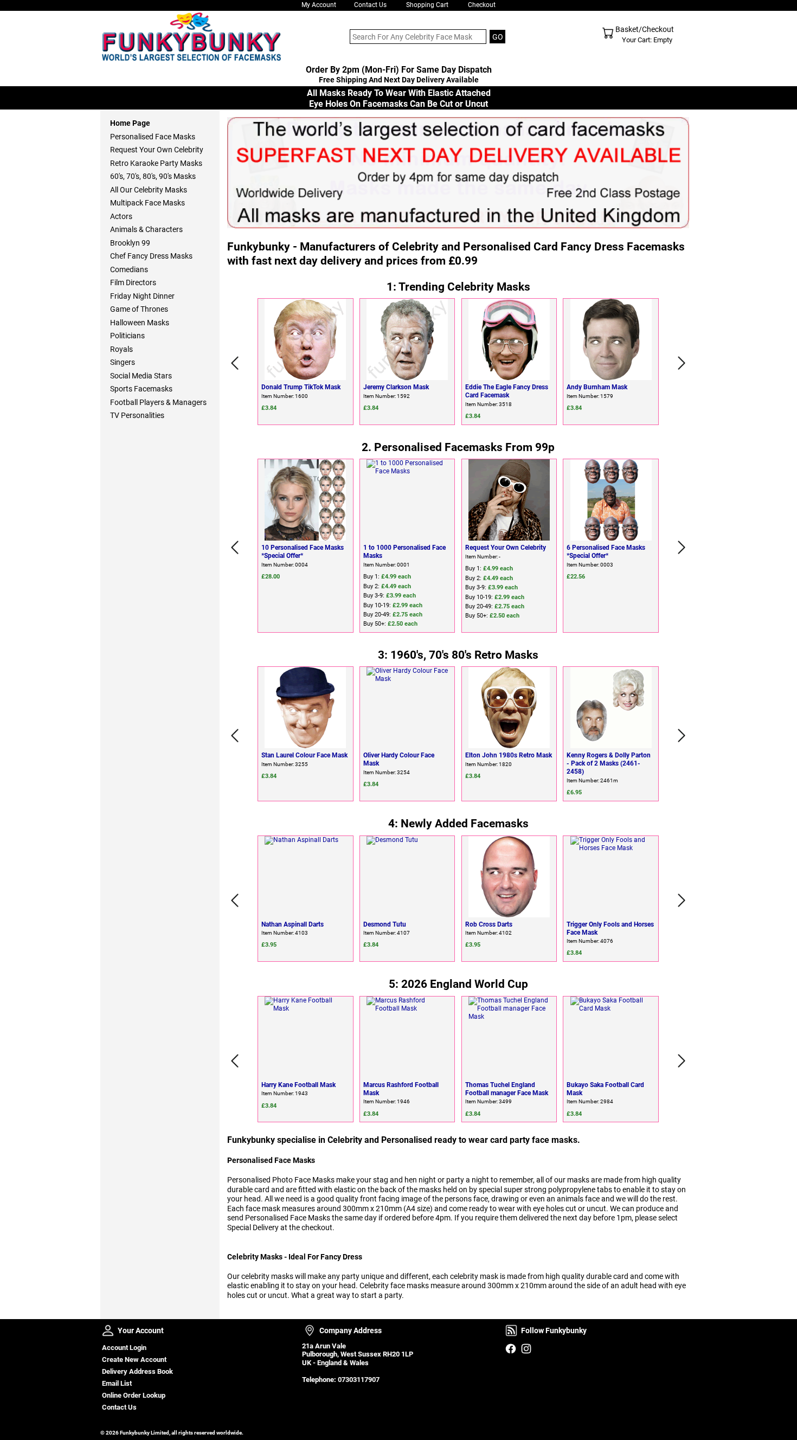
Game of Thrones (139, 309)
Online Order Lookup (133, 1395)
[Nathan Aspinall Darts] (305, 876)
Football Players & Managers (158, 402)
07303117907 (359, 1379)
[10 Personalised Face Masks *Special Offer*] (305, 500)
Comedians (129, 269)
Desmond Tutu (384, 924)
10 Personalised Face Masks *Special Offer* (302, 552)
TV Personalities (137, 415)
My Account (318, 5)
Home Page (130, 123)
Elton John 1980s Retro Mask (508, 755)
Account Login (124, 1347)
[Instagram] (526, 1348)
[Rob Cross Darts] (509, 876)
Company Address (309, 1330)
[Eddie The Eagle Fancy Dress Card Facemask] (509, 339)
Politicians (127, 335)
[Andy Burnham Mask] (610, 339)
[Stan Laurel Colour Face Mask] (305, 707)
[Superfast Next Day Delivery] (458, 173)
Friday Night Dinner (142, 296)
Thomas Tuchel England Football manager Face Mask (506, 1089)
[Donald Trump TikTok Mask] (305, 339)
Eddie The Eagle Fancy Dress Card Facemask (506, 391)
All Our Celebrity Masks (148, 189)
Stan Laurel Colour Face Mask (304, 755)
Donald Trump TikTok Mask (300, 387)
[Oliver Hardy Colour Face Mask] (407, 707)
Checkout (482, 5)
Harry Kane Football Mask (298, 1085)
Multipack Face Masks (147, 202)
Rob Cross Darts (488, 924)
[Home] (189, 36)
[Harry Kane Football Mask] (305, 1037)
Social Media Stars (141, 375)
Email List (117, 1383)
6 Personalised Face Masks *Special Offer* (606, 552)
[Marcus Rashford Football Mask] (407, 1037)
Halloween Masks (139, 322)
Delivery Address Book (137, 1371)
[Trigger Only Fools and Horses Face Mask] (610, 876)
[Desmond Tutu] (407, 876)
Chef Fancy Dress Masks (151, 256)
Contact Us (370, 5)
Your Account (107, 1330)
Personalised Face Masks (152, 136)
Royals (121, 349)
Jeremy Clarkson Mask (396, 387)
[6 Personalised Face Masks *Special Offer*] (610, 500)
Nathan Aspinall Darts (292, 924)
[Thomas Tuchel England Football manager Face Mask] (509, 1037)
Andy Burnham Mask (597, 387)
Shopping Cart (427, 5)
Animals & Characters (146, 229)
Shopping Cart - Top (607, 33)
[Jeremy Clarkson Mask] (407, 339)
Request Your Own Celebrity (505, 547)
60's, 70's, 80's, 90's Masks (153, 176)
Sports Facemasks (141, 388)
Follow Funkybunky (511, 1330)
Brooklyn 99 (130, 243)
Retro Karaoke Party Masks (156, 163)
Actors (121, 216)
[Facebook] (510, 1348)
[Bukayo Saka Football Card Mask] (610, 1037)
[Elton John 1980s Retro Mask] (509, 707)
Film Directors (133, 282)
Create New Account (134, 1359)
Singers (122, 362)
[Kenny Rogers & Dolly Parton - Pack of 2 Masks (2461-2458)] (610, 707)
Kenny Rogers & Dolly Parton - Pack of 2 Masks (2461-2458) (609, 763)
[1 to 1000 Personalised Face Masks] (407, 500)
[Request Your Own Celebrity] (509, 500)
